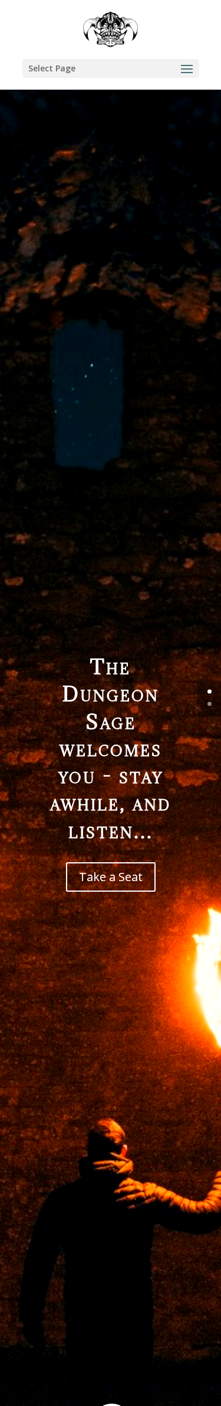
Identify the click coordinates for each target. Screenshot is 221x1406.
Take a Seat (111, 877)
